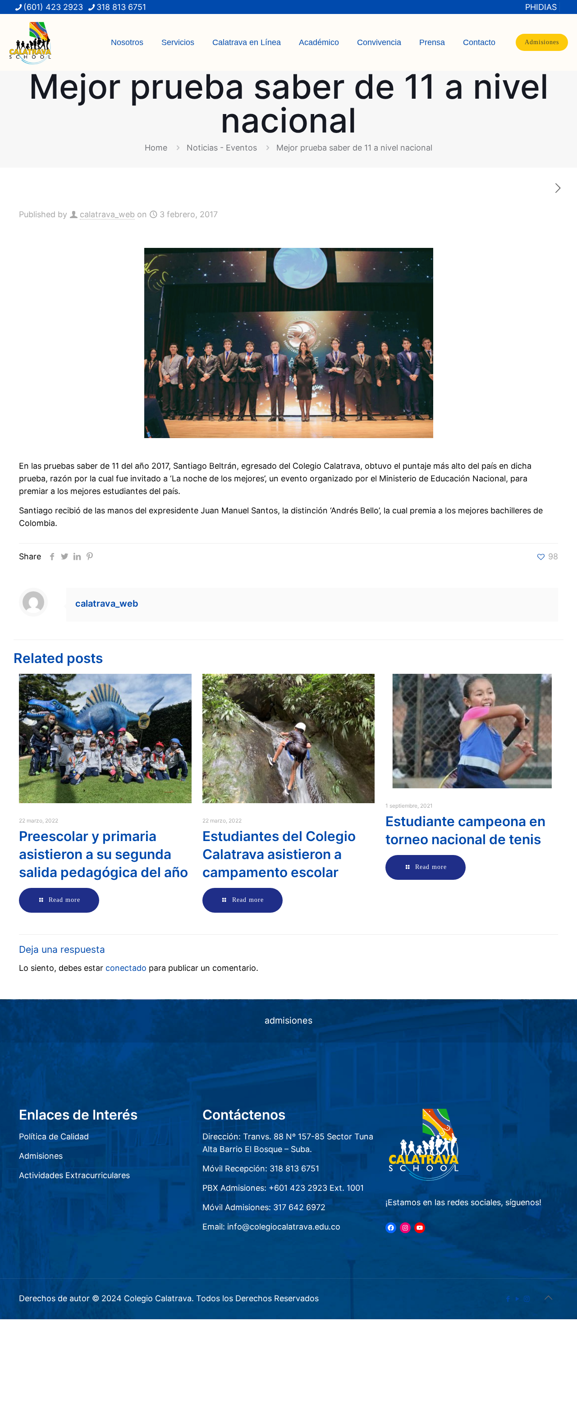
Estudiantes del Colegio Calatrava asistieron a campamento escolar (279, 854)
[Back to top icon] (548, 1297)
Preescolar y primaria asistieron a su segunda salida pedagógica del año (103, 854)
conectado (126, 968)
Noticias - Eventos (222, 147)
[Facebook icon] (507, 1298)
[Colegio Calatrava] (30, 42)
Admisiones (542, 42)
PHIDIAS (541, 7)
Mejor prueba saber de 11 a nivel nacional (354, 147)
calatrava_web (107, 214)
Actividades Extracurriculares (74, 1175)
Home (156, 147)
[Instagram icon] (526, 1298)
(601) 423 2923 (53, 7)
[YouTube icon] (517, 1298)
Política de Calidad (54, 1136)
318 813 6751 (121, 7)
